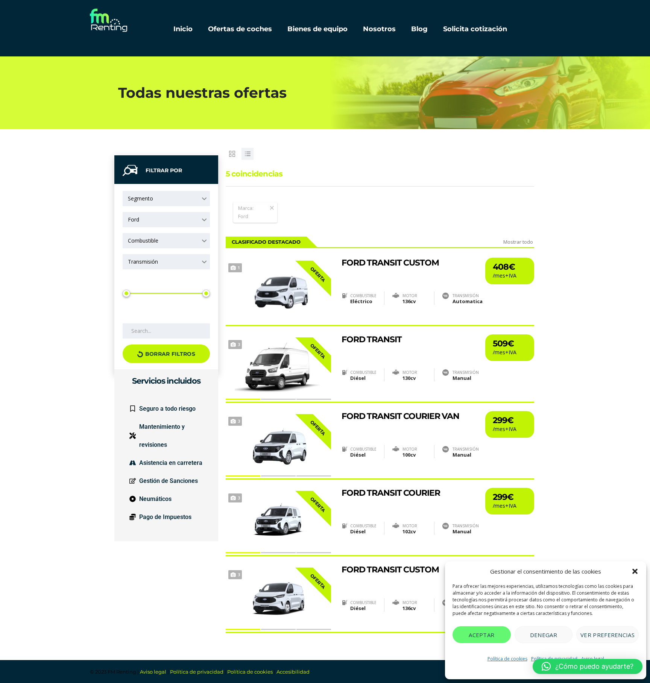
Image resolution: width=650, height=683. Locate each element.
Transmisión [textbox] (143, 261)
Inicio (183, 29)
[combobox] (166, 198)
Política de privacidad (196, 672)
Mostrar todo (518, 241)
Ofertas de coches (240, 29)
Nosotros (379, 29)
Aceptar (481, 635)
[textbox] (166, 219)
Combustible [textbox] (143, 240)
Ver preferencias (607, 635)
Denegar (543, 635)
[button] (635, 571)
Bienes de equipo (317, 29)
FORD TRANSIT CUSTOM (390, 262)
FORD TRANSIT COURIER (391, 493)
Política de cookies (507, 659)
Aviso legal (153, 672)
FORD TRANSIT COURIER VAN (400, 416)
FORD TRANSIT (372, 339)
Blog (419, 29)
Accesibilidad (293, 672)
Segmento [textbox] (140, 198)
